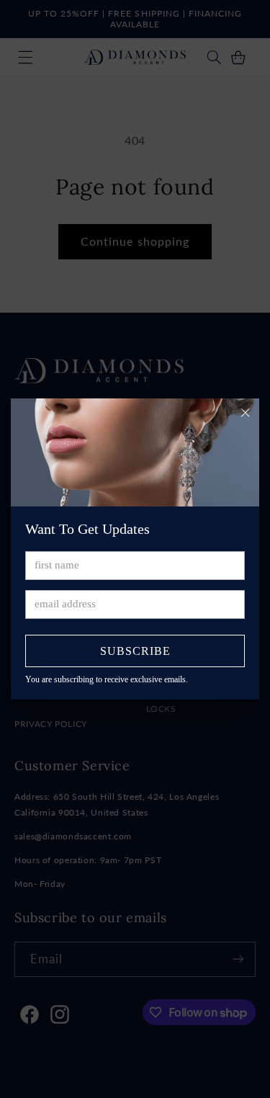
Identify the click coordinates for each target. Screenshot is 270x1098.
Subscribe (135, 651)
